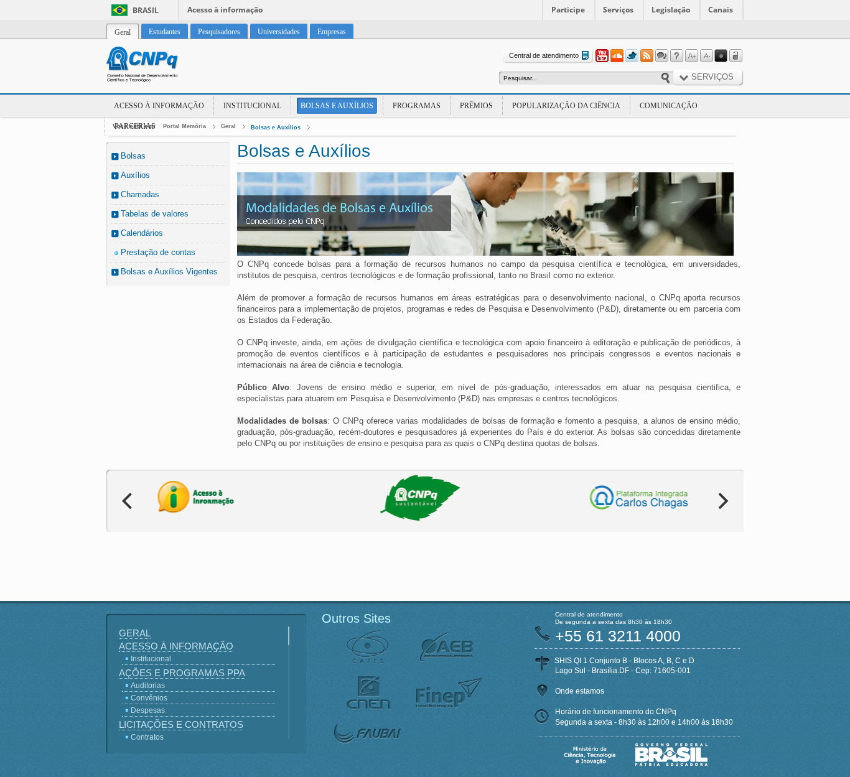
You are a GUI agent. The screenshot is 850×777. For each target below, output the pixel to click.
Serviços (618, 9)
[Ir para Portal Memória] (157, 66)
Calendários (142, 233)
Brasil (146, 10)
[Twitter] (631, 56)
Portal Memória (184, 126)
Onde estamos (579, 691)
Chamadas (140, 194)
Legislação (671, 9)
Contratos (147, 737)
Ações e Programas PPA (182, 673)
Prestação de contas (158, 252)
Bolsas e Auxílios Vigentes (169, 271)
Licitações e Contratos (181, 724)
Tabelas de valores (155, 213)
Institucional (252, 105)
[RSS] (646, 56)
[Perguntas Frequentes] (676, 56)
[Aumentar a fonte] (691, 56)
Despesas (148, 710)
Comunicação (669, 105)
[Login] (736, 56)
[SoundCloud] (616, 56)
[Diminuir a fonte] (706, 56)
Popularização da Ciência (566, 105)
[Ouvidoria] (661, 56)
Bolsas (133, 156)
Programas (417, 105)
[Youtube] (602, 56)
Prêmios (476, 105)
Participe (568, 9)
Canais (720, 9)
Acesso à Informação (159, 105)
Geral (228, 126)
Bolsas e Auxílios (337, 105)
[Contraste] (721, 56)
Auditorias (148, 685)
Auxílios (135, 175)
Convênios (149, 698)
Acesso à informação (225, 9)
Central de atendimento (544, 55)
